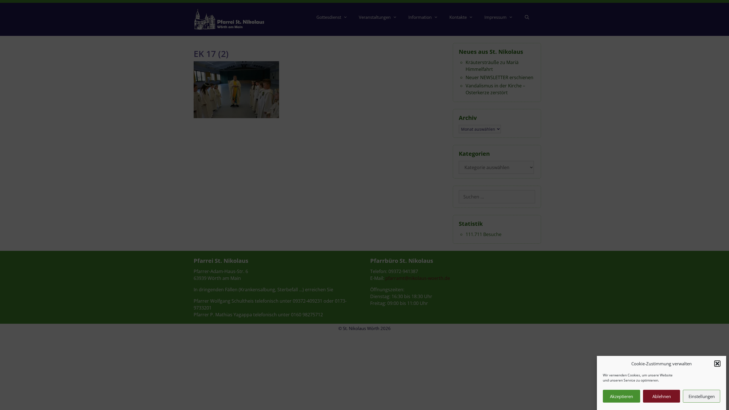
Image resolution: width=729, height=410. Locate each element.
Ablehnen (661, 396)
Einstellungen (702, 396)
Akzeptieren (621, 396)
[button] (717, 363)
